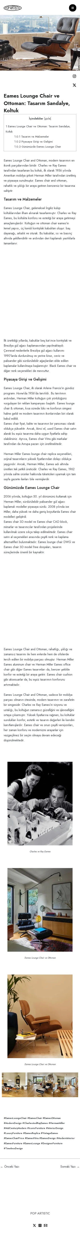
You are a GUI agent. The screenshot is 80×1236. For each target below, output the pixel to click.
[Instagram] (40, 1225)
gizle (47, 118)
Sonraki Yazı (70, 1166)
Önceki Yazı (9, 1166)
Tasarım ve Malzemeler (31, 137)
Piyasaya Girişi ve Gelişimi (33, 142)
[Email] (45, 1225)
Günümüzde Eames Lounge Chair (37, 147)
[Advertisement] (40, 294)
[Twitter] (34, 1225)
